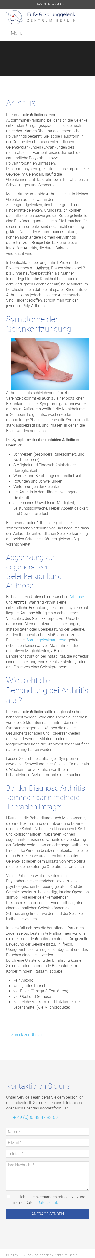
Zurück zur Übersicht (28, 1035)
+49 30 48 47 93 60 (51, 4)
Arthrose (76, 597)
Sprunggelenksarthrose (46, 640)
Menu (16, 33)
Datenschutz (48, 1202)
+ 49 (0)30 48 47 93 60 (35, 1117)
